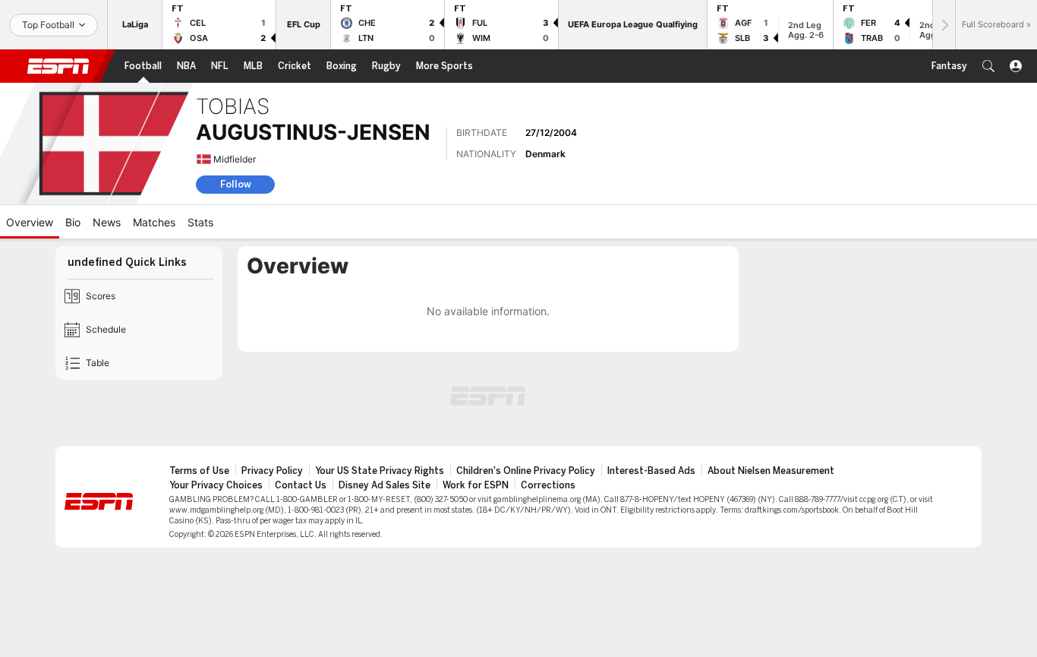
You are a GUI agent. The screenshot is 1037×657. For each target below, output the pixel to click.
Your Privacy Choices (216, 485)
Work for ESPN (476, 485)
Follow (235, 184)
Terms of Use (199, 471)
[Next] (943, 24)
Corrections (548, 485)
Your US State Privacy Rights (379, 471)
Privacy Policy (272, 471)
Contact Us (300, 485)
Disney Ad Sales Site (384, 485)
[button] (988, 66)
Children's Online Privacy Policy (525, 471)
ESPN (58, 66)
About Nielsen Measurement (771, 471)
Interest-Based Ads (651, 471)
